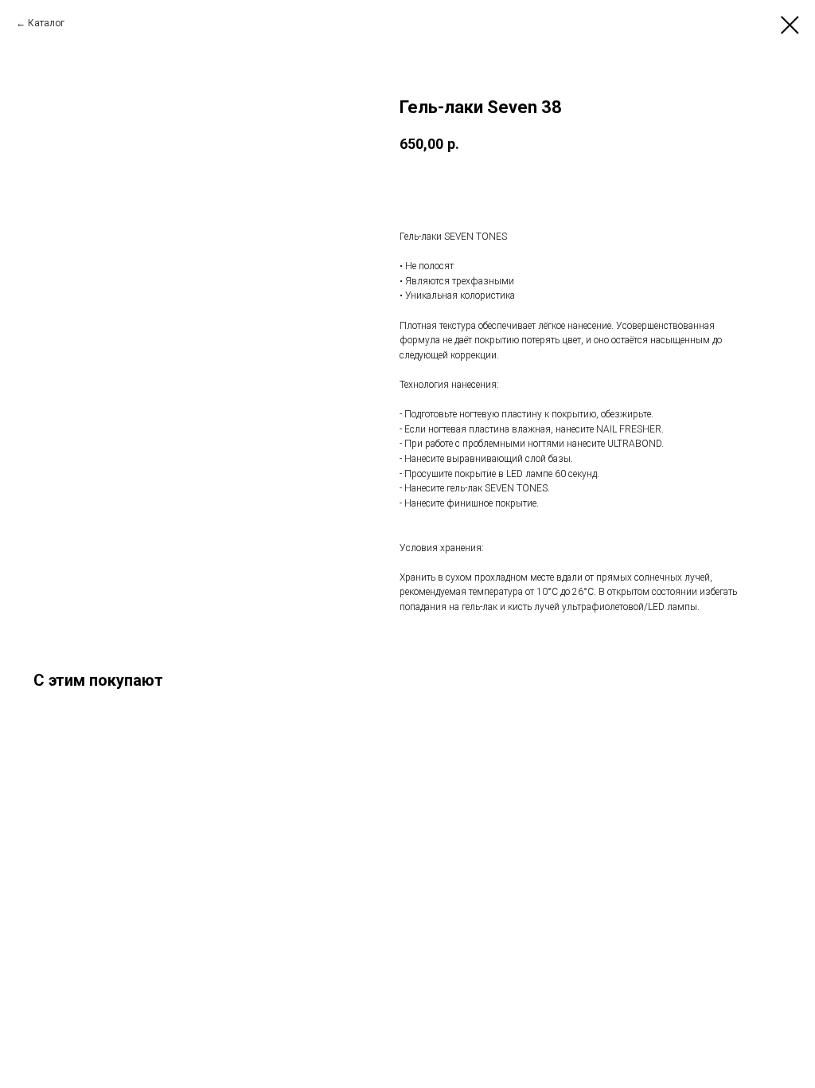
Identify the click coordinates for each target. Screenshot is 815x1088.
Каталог (46, 23)
